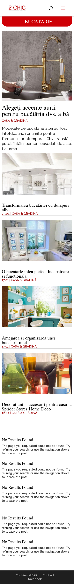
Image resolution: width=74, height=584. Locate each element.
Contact (48, 575)
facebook (35, 579)
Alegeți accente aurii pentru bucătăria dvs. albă (35, 110)
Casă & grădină (15, 121)
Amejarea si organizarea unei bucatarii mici (28, 340)
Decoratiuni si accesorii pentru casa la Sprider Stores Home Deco (37, 406)
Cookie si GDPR (26, 575)
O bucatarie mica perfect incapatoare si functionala (35, 273)
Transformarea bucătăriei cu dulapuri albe (35, 207)
